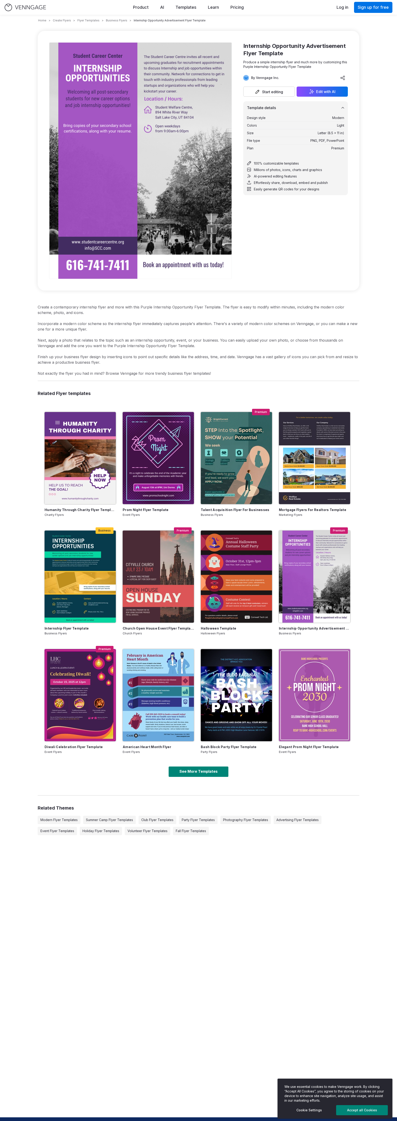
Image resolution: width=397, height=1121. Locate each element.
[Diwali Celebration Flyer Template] (80, 695)
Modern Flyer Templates (59, 820)
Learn (213, 7)
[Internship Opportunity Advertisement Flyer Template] (314, 577)
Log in (342, 7)
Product (141, 7)
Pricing (237, 7)
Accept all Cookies (362, 1110)
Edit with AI (325, 91)
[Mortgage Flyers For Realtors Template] (314, 458)
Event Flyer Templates (57, 831)
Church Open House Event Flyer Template (158, 628)
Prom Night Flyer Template (146, 510)
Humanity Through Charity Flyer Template (80, 510)
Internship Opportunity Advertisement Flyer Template (314, 628)
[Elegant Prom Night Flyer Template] (314, 695)
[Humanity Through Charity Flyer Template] (80, 458)
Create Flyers (62, 20)
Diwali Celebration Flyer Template (74, 747)
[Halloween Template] (236, 577)
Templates (186, 7)
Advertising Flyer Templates (297, 820)
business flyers (116, 20)
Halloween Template (218, 628)
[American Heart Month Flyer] (158, 695)
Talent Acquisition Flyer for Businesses (235, 510)
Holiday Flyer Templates (100, 831)
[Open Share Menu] (343, 78)
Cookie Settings (309, 1110)
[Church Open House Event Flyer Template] (158, 577)
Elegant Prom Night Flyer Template (309, 747)
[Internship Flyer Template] (80, 577)
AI (162, 7)
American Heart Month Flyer (147, 747)
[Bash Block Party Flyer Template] (236, 695)
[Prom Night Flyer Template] (158, 458)
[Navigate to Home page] (25, 7)
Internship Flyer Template (67, 628)
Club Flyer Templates (157, 820)
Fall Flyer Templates (191, 831)
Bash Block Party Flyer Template (229, 747)
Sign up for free (373, 7)
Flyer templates (88, 20)
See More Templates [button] (198, 771)
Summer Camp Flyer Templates (109, 820)
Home (42, 20)
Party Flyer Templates (198, 820)
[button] (269, 92)
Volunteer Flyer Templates (147, 831)
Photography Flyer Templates (245, 820)
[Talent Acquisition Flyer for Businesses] (236, 458)
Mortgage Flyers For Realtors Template (312, 510)
